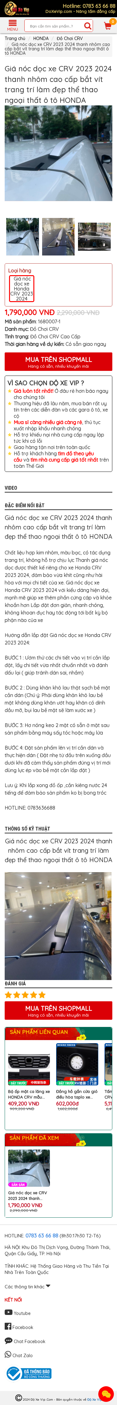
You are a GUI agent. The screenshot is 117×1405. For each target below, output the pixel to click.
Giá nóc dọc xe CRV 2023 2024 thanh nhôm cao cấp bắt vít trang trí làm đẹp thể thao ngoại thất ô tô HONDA (29, 1195)
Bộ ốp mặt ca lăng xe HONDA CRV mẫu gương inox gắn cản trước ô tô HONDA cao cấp (29, 1094)
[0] (108, 25)
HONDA (41, 38)
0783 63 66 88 (42, 1235)
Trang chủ (15, 38)
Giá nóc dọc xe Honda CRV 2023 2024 (21, 288)
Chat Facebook (29, 1341)
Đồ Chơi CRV (70, 38)
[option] (58, 153)
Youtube (21, 1313)
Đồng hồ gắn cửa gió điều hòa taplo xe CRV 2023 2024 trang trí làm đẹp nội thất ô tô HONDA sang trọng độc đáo (77, 1094)
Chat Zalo (22, 1355)
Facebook (22, 1327)
